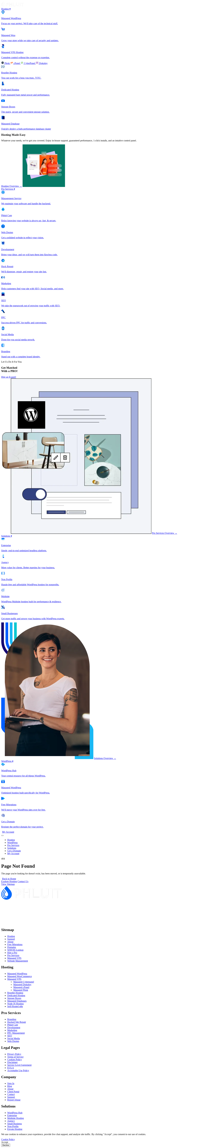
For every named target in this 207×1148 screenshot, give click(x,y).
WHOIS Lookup (15, 950)
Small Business (14, 1123)
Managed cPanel (21, 987)
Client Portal (13, 1091)
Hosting (6, 9)
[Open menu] (2, 835)
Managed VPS (14, 958)
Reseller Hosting (15, 992)
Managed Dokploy (22, 984)
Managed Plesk (20, 990)
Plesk (7, 63)
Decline (5, 1145)
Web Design (13, 1041)
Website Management (17, 961)
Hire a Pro (12, 952)
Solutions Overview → (105, 758)
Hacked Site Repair (16, 1022)
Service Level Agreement (19, 1065)
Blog (9, 1086)
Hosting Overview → (11, 186)
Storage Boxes (14, 998)
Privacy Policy (14, 1054)
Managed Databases (17, 1001)
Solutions (6, 536)
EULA (10, 1067)
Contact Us (23, 881)
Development (13, 1027)
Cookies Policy (14, 1059)
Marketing (12, 1030)
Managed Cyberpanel (23, 982)
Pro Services (8, 189)
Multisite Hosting (15, 1118)
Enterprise (12, 1115)
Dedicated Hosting (16, 995)
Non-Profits (12, 1126)
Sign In (10, 1083)
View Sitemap (8, 884)
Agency (11, 1121)
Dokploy (43, 63)
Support (11, 939)
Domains (11, 947)
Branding (11, 1019)
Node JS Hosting (15, 1003)
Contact (11, 1094)
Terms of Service (15, 1057)
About (10, 941)
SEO (9, 1035)
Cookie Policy (8, 1139)
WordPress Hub (14, 1112)
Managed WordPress (17, 973)
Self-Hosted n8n (15, 1006)
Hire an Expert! (8, 377)
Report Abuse (13, 1099)
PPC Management (16, 1033)
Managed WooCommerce (19, 976)
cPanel (17, 63)
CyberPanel (29, 63)
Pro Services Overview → (164, 533)
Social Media (13, 1038)
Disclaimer (12, 1062)
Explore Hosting (9, 881)
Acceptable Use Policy (18, 1070)
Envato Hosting (14, 1129)
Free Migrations (14, 944)
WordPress (7, 761)
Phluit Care (12, 1024)
